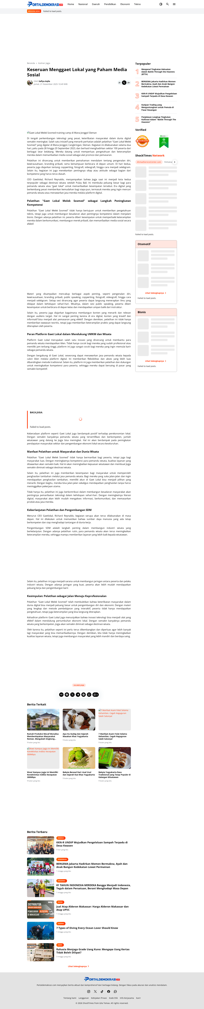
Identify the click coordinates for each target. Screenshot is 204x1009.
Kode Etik (113, 998)
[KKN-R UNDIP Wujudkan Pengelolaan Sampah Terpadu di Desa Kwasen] (40, 845)
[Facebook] (67, 694)
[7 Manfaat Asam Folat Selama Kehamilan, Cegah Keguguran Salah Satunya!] (115, 719)
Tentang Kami (69, 998)
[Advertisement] (102, 37)
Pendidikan (110, 4)
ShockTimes (88, 1003)
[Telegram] (78, 694)
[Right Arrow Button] (174, 162)
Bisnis (60, 902)
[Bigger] (128, 82)
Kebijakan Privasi (99, 998)
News (60, 945)
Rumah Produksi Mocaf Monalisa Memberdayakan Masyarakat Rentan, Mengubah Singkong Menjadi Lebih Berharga (43, 736)
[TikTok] (102, 991)
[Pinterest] (83, 694)
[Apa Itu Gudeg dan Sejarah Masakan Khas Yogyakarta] (79, 719)
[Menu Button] (174, 4)
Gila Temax (104, 1003)
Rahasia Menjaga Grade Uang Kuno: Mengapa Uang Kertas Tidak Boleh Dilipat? (92, 951)
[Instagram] (88, 991)
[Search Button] (167, 4)
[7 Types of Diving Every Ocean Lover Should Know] (40, 931)
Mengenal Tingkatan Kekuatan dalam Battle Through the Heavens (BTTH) (158, 72)
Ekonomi (125, 4)
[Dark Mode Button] (161, 4)
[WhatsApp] (89, 694)
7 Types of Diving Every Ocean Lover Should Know (87, 928)
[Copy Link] (61, 694)
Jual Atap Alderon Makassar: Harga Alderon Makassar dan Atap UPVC (92, 908)
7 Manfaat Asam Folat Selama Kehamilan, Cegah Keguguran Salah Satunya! (113, 736)
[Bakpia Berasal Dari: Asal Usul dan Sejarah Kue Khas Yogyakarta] (79, 758)
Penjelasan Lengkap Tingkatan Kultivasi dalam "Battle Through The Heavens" (158, 119)
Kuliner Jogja (79, 685)
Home (71, 4)
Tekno (137, 4)
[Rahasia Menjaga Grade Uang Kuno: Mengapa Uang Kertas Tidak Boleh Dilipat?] (40, 952)
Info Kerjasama (127, 998)
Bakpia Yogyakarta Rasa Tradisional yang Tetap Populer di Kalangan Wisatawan (115, 774)
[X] (72, 694)
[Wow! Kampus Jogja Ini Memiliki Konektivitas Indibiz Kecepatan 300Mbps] (43, 758)
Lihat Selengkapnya (77, 966)
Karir (138, 998)
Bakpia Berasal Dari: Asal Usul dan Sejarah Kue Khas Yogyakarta (79, 773)
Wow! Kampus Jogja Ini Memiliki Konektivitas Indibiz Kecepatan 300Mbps (42, 774)
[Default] (124, 82)
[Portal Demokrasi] (45, 4)
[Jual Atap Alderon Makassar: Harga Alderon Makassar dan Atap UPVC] (40, 909)
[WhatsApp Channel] (115, 991)
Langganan (84, 998)
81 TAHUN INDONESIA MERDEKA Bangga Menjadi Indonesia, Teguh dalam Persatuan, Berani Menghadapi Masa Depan (93, 887)
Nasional (83, 4)
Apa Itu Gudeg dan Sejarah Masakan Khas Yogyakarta (75, 735)
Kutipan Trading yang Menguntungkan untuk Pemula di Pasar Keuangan (157, 107)
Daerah (96, 4)
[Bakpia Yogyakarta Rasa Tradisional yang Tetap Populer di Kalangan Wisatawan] (115, 758)
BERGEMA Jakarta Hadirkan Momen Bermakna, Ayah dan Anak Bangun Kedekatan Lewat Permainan (92, 865)
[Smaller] (120, 82)
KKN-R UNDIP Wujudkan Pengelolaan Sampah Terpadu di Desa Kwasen (92, 844)
